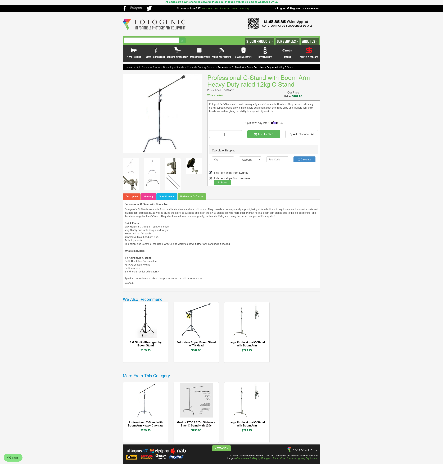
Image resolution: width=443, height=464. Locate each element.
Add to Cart (265, 134)
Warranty (148, 196)
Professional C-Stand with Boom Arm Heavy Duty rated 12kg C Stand (255, 67)
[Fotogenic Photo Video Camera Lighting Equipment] (154, 19)
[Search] (182, 40)
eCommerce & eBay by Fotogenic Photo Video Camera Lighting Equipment (276, 458)
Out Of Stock (153, 342)
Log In (281, 8)
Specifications (166, 196)
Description (132, 196)
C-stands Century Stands (201, 67)
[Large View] (131, 166)
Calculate (305, 159)
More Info (136, 342)
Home (128, 67)
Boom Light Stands (173, 67)
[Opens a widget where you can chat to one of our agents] (12, 458)
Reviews (185, 196)
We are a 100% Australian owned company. (226, 8)
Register (295, 8)
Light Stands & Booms (148, 67)
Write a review (215, 95)
